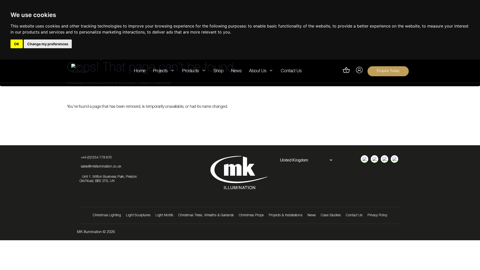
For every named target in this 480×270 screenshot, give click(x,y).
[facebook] (384, 159)
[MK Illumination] (83, 71)
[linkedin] (364, 159)
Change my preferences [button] (47, 44)
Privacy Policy (377, 215)
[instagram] (374, 159)
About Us (257, 71)
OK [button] (16, 44)
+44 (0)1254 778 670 (96, 158)
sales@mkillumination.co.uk (101, 166)
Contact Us (291, 71)
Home (140, 71)
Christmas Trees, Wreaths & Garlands (206, 215)
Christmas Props (251, 215)
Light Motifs (164, 215)
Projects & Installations (285, 215)
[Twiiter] (394, 159)
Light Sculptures (138, 215)
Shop (219, 71)
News (236, 71)
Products (190, 71)
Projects (160, 71)
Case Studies (330, 215)
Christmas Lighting (107, 215)
